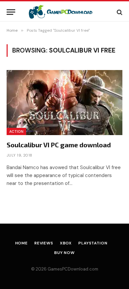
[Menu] (11, 12)
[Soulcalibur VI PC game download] (64, 102)
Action (16, 131)
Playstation (92, 243)
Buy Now (64, 252)
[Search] (118, 12)
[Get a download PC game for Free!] (64, 12)
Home (21, 243)
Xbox (66, 243)
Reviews (43, 243)
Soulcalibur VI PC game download (59, 145)
